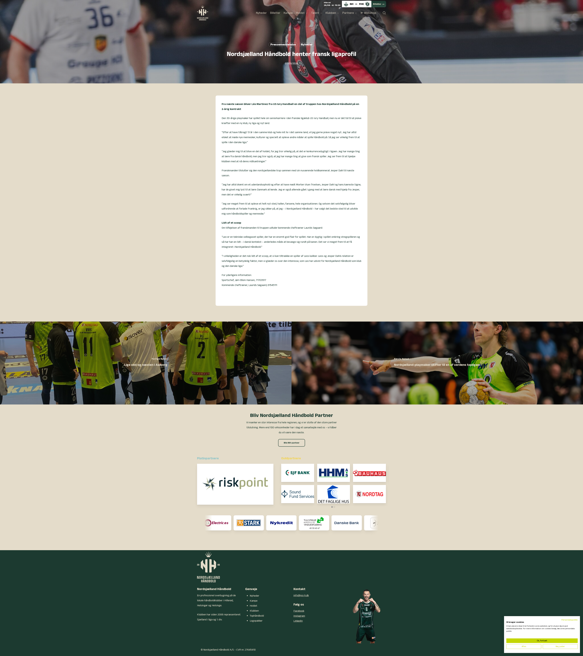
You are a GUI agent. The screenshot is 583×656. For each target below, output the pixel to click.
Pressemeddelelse (283, 44)
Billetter (377, 4)
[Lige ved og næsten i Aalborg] (146, 363)
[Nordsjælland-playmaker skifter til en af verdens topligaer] (437, 363)
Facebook (298, 611)
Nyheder (306, 44)
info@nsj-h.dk (301, 595)
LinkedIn (298, 621)
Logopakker (256, 621)
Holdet (253, 606)
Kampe (253, 601)
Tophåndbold (257, 616)
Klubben (254, 611)
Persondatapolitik (569, 619)
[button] (291, 443)
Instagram (299, 616)
